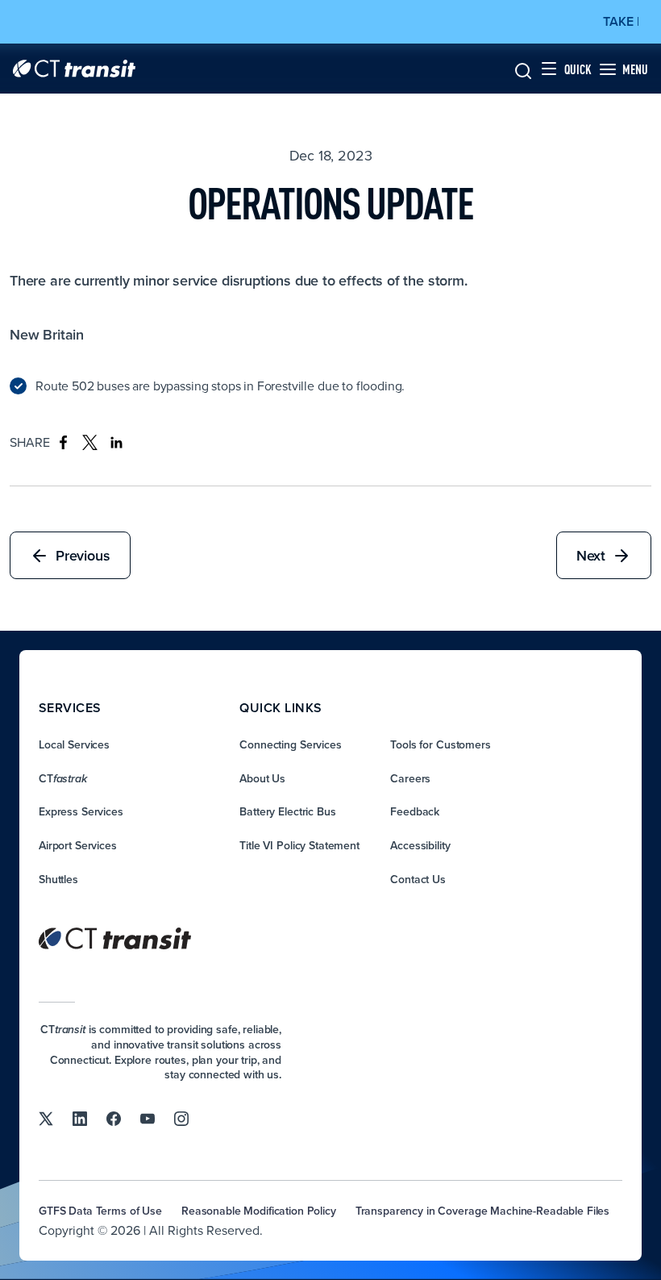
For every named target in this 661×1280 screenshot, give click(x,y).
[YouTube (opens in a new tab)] (147, 1117)
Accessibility (420, 845)
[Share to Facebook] (63, 442)
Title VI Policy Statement (299, 845)
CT (63, 778)
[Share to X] (90, 442)
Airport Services (78, 845)
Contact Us (418, 879)
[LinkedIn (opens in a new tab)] (80, 1117)
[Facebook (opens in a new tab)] (113, 1117)
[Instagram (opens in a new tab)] (181, 1117)
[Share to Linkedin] (116, 442)
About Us (262, 778)
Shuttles (58, 879)
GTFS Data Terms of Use (100, 1211)
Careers (410, 778)
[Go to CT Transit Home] (74, 68)
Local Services (74, 744)
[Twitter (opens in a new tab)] (46, 1117)
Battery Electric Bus (287, 811)
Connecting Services (290, 744)
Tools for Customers (440, 744)
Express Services (81, 811)
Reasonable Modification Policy (258, 1211)
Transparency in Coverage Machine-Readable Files (482, 1211)
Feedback (414, 811)
